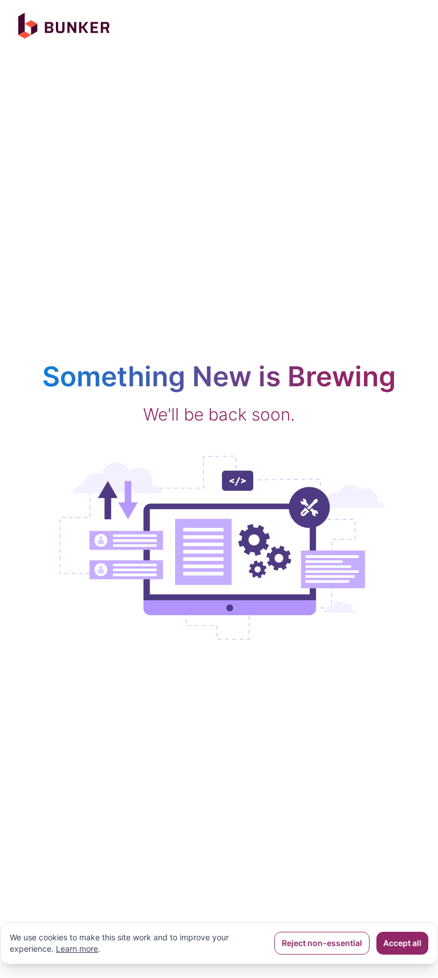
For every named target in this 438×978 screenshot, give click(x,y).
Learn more (77, 948)
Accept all (402, 943)
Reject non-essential (322, 943)
